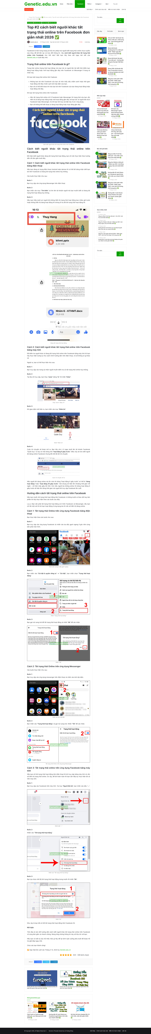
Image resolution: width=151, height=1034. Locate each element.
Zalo (106, 4)
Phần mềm (70, 4)
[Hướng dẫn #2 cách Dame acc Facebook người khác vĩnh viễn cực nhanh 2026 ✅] (58, 1007)
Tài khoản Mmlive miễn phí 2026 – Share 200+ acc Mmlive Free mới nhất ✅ (102, 133)
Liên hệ (124, 9)
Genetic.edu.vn (34, 42)
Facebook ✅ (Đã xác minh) (43, 17)
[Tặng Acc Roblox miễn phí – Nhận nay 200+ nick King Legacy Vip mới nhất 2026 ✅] (102, 164)
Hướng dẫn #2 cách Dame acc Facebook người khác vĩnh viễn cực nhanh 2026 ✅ (58, 1016)
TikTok (89, 4)
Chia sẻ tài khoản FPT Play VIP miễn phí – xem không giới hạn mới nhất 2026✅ (117, 133)
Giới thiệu (89, 9)
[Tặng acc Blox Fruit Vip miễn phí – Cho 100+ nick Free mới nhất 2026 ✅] (102, 156)
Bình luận (121, 31)
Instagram (98, 4)
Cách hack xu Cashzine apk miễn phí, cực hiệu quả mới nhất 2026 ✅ (36, 1016)
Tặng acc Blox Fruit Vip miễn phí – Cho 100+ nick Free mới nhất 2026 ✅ (115, 155)
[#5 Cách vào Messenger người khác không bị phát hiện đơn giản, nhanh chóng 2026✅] (117, 103)
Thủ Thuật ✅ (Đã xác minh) (49, 22)
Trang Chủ (31, 17)
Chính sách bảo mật (100, 9)
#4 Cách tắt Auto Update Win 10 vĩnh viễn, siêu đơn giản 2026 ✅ (80, 1016)
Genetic (51, 1031)
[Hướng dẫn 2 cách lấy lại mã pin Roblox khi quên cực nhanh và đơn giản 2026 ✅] (102, 195)
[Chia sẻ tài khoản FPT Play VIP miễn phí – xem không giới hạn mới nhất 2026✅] (117, 124)
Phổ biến (110, 31)
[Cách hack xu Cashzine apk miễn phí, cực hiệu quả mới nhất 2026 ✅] (36, 1007)
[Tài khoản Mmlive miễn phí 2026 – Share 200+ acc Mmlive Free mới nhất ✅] (103, 124)
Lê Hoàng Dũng (69, 1031)
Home (61, 4)
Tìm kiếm (120, 20)
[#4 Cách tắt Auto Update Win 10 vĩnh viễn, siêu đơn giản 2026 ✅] (80, 1007)
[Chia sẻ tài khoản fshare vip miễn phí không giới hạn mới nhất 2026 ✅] (103, 103)
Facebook (80, 4)
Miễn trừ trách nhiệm (114, 9)
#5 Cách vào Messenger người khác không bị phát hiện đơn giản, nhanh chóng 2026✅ (117, 112)
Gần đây (99, 31)
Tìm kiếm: (100, 17)
